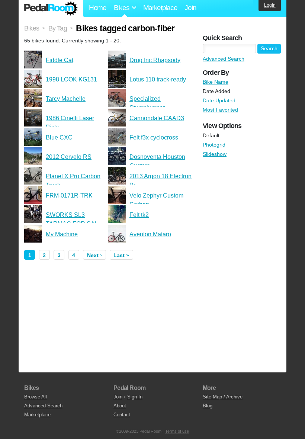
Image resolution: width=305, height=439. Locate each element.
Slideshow (215, 154)
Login (270, 5)
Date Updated (219, 100)
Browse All (35, 397)
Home (97, 8)
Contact (121, 414)
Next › (94, 255)
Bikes (31, 28)
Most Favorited (220, 110)
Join (190, 8)
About (119, 405)
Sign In (134, 397)
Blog (207, 405)
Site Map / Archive (223, 397)
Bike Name (215, 82)
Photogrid (214, 145)
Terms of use (177, 431)
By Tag (57, 28)
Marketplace (160, 8)
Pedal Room (51, 8)
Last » (121, 255)
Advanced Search (223, 59)
